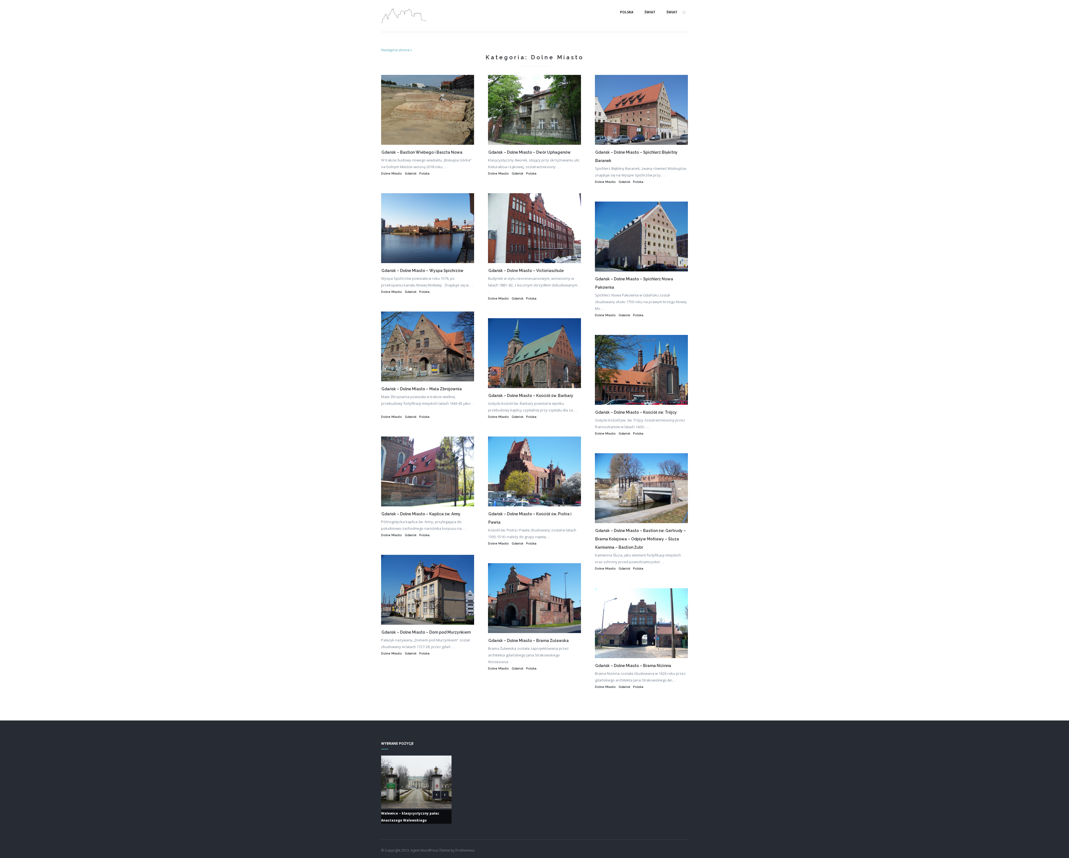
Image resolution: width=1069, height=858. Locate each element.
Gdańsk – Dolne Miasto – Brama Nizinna (633, 665)
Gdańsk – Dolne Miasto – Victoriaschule (526, 270)
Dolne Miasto (391, 173)
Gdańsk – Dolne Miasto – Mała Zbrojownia (421, 389)
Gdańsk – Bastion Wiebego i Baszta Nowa (421, 152)
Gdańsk (410, 173)
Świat (649, 12)
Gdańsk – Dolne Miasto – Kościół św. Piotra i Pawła (530, 518)
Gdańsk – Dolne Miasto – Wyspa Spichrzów (422, 270)
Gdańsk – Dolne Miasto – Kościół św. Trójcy (636, 412)
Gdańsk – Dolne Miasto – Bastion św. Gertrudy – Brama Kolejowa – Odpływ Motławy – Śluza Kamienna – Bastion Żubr (640, 539)
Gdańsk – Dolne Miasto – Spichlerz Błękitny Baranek (636, 156)
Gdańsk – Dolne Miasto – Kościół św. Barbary (530, 395)
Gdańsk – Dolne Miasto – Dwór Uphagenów (529, 152)
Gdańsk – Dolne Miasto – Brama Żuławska (528, 640)
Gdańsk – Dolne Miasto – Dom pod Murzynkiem (426, 632)
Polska (626, 12)
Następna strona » (396, 49)
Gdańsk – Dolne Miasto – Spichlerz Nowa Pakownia (634, 283)
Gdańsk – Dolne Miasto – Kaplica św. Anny (420, 514)
